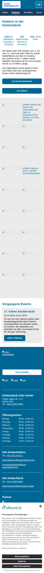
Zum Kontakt (22, 372)
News (5, 12)
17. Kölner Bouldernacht (19, 311)
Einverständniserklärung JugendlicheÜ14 (14, 465)
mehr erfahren (14, 338)
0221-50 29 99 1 (15, 455)
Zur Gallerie (22, 91)
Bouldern (28, 12)
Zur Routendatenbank (22, 81)
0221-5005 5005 (15, 404)
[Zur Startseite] (8, 358)
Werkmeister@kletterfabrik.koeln (18, 486)
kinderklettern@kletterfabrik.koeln (18, 460)
